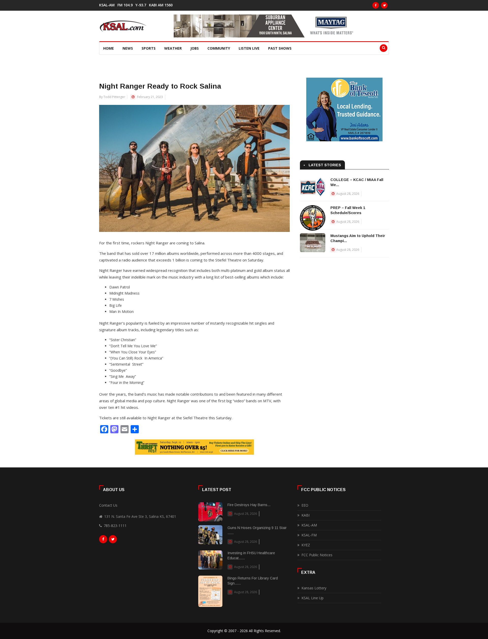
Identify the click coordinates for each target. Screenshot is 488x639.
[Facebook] (375, 5)
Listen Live (249, 48)
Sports (149, 48)
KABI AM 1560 (161, 5)
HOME (108, 48)
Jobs (194, 48)
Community (218, 48)
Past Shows (280, 48)
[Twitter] (384, 5)
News (128, 48)
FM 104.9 (125, 5)
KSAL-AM (107, 5)
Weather (173, 48)
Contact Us (108, 505)
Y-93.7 (140, 5)
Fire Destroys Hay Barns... (248, 505)
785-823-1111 (115, 525)
